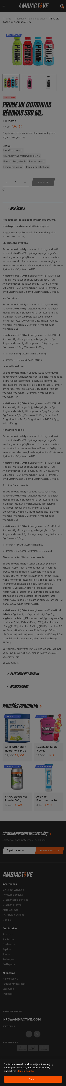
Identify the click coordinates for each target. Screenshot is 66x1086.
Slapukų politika (25, 1071)
